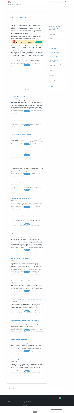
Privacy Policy (25, 404)
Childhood (9, 393)
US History (44, 1)
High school (39, 393)
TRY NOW (38, 42)
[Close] (72, 409)
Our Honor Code (26, 402)
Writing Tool (30, 1)
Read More (27, 111)
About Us (9, 399)
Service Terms (25, 405)
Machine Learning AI (37, 1)
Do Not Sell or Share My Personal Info (56, 409)
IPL (8, 4)
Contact (9, 401)
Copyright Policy (26, 399)
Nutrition (9, 390)
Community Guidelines (27, 401)
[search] (62, 2)
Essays (21, 1)
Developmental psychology (41, 390)
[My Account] (65, 1)
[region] (37, 409)
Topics (25, 1)
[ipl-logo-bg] (10, 2)
